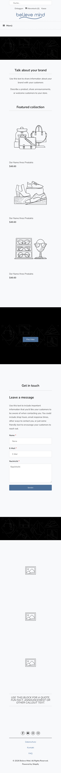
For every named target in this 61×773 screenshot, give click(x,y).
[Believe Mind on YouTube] (28, 733)
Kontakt (30, 747)
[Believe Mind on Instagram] (33, 733)
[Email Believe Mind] (38, 733)
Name (12, 435)
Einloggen (19, 8)
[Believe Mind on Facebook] (23, 733)
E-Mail (13, 448)
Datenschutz (30, 742)
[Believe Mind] (30, 16)
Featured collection (30, 107)
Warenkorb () (33, 8)
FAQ (30, 753)
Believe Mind (25, 760)
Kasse (43, 8)
